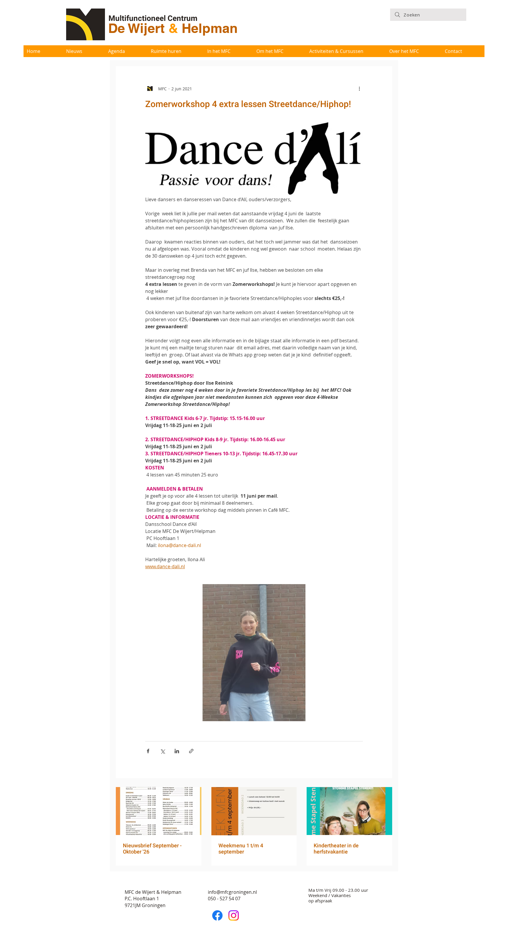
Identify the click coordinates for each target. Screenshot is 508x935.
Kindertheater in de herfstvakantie (336, 848)
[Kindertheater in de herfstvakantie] (349, 811)
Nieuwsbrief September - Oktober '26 (152, 848)
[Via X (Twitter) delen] (162, 751)
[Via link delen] (191, 751)
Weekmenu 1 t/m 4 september (240, 848)
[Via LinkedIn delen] (177, 751)
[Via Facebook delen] (148, 751)
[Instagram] (233, 915)
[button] (228, 51)
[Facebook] (217, 915)
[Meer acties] (359, 88)
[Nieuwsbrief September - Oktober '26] (158, 811)
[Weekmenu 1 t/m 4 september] (254, 811)
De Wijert (138, 28)
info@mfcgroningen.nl (232, 892)
